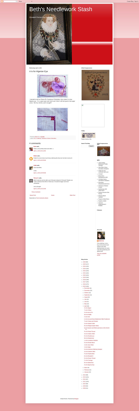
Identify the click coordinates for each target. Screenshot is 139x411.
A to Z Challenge (37, 138)
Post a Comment (36, 192)
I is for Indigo (87, 347)
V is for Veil (87, 316)
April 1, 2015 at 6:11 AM (40, 151)
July (85, 299)
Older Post (72, 195)
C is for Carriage (88, 360)
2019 (84, 277)
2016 (84, 284)
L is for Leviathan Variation (91, 340)
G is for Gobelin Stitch (89, 351)
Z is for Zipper (87, 308)
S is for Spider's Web (89, 323)
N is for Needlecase (89, 336)
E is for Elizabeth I (88, 356)
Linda (35, 165)
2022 (84, 270)
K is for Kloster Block (89, 342)
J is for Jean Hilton (89, 345)
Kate (35, 146)
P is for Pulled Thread (89, 331)
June (85, 301)
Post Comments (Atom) (42, 198)
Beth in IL (101, 241)
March (86, 367)
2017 (84, 282)
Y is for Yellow (87, 310)
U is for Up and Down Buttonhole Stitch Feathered (97, 319)
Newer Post (33, 195)
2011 (84, 381)
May (85, 303)
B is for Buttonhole (89, 362)
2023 (84, 268)
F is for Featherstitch (89, 353)
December (87, 288)
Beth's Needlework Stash (60, 9)
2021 (84, 273)
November (87, 290)
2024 (84, 266)
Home (52, 195)
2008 (84, 388)
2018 (84, 279)
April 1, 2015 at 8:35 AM (40, 160)
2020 (84, 275)
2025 (84, 264)
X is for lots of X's (88, 312)
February (86, 370)
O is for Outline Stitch (89, 333)
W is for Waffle (87, 314)
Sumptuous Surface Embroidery (49, 138)
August (86, 297)
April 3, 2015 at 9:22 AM (40, 188)
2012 (84, 379)
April (85, 306)
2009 (84, 386)
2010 (84, 383)
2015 (84, 286)
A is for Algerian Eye (89, 365)
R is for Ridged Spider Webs (91, 325)
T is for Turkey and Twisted (91, 321)
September (87, 295)
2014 (84, 375)
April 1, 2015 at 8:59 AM (40, 173)
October (86, 292)
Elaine (35, 156)
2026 (84, 262)
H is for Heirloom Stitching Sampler (93, 349)
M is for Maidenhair (89, 338)
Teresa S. (36, 178)
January (86, 372)
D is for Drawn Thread (89, 358)
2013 (84, 377)
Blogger (76, 398)
